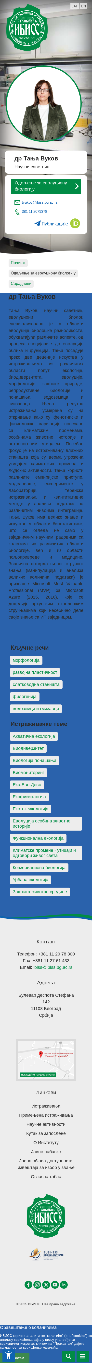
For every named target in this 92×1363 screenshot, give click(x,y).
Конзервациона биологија (39, 867)
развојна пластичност (35, 672)
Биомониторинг (28, 772)
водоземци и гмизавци (36, 708)
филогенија (25, 696)
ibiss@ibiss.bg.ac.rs (52, 967)
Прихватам (14, 1358)
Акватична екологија (34, 736)
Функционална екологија (38, 838)
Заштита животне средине (40, 891)
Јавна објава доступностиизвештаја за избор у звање (46, 1164)
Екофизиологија (29, 796)
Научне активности (46, 1124)
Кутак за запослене (46, 1133)
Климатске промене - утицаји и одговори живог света (44, 853)
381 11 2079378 (34, 211)
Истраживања (46, 1106)
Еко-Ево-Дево (27, 784)
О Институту (46, 1142)
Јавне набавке (46, 1151)
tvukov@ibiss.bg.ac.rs (40, 202)
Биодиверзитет (28, 748)
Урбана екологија (30, 879)
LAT (75, 6)
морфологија (26, 660)
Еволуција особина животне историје (41, 823)
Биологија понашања (34, 760)
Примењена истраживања (46, 1115)
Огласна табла (46, 1176)
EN (83, 6)
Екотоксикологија (30, 808)
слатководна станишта (36, 684)
